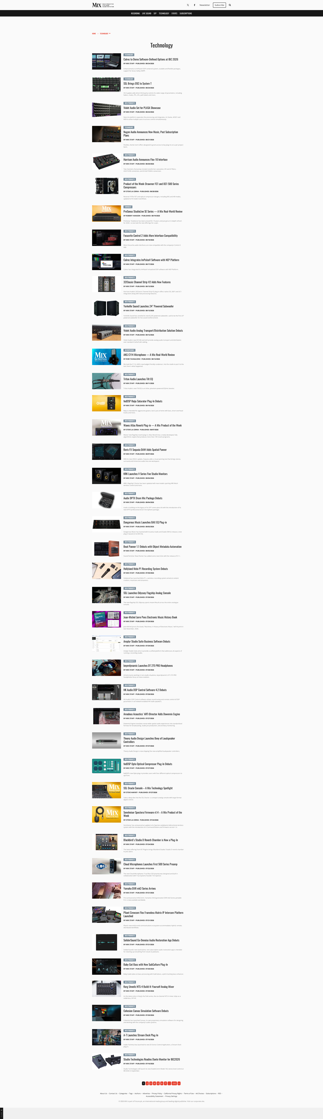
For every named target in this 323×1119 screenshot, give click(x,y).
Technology (164, 13)
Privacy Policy (157, 1093)
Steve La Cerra (132, 191)
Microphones (129, 350)
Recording (135, 13)
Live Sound (146, 13)
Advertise (146, 1093)
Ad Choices (200, 1093)
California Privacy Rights (173, 1093)
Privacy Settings (171, 1096)
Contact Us (113, 1093)
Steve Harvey (132, 792)
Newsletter (205, 5)
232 (174, 1083)
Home (94, 33)
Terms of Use (189, 1093)
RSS (219, 1093)
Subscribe (219, 5)
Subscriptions (186, 13)
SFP (155, 13)
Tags (131, 1093)
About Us (103, 1093)
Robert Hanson (133, 216)
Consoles (128, 206)
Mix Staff (130, 63)
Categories (123, 1093)
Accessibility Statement (154, 1096)
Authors (138, 1093)
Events (174, 13)
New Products (130, 103)
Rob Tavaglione (133, 359)
